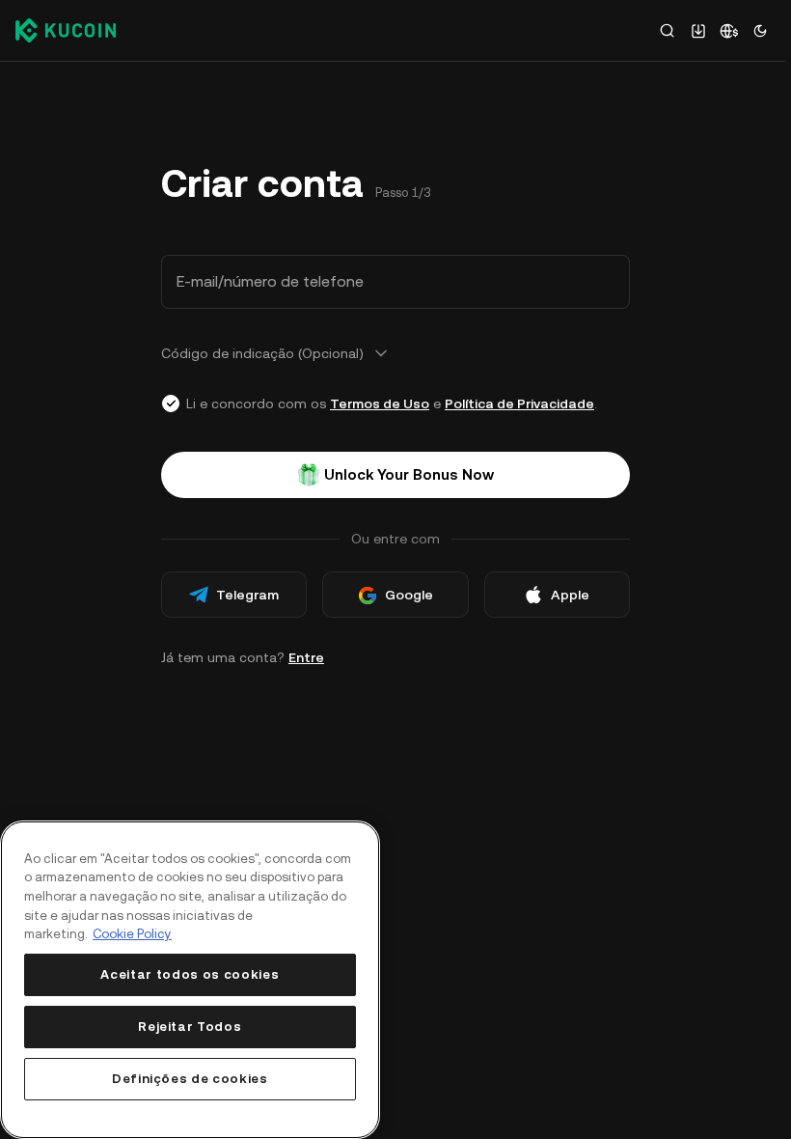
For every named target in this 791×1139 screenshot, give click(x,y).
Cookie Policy (132, 934)
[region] (190, 979)
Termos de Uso (379, 403)
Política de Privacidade (519, 403)
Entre (306, 657)
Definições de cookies (190, 1078)
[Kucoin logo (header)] (65, 30)
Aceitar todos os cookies (189, 974)
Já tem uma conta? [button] (242, 657)
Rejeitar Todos (189, 1026)
